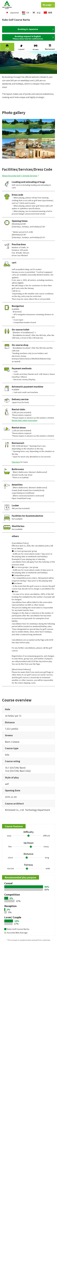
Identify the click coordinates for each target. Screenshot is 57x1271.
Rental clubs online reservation (24, 420)
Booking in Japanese (28, 29)
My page (47, 4)
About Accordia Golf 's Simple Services (19, 175)
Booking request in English (27, 37)
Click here (16, 462)
